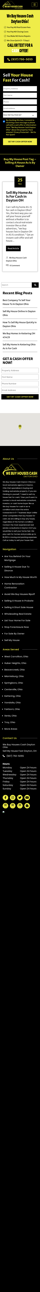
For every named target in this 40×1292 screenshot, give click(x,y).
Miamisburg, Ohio (14, 676)
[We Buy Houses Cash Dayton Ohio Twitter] (20, 797)
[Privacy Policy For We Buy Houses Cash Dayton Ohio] (12, 805)
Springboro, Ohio (13, 682)
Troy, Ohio (9, 722)
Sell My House (12, 640)
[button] (20, 427)
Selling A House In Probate (18, 600)
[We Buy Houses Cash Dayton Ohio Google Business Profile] (8, 819)
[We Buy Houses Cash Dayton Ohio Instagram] (12, 797)
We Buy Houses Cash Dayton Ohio (19, 746)
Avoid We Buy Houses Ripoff (19, 594)
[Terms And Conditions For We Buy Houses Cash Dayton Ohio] (5, 805)
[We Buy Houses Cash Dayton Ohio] (13, 5)
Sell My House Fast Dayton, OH (19, 750)
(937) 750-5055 (22, 59)
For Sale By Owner (14, 633)
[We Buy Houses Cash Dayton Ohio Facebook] (5, 797)
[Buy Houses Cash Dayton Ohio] (20, 470)
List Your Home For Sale (17, 620)
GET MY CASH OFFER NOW (20, 142)
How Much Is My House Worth (20, 577)
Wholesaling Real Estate (17, 613)
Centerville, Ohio (13, 689)
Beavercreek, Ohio (14, 669)
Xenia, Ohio (10, 715)
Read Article (13, 248)
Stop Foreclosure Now (16, 627)
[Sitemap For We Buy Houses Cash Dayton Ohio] (20, 805)
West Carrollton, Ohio (16, 656)
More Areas (10, 728)
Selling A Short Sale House (18, 607)
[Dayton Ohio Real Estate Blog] (27, 805)
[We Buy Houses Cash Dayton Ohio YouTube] (27, 797)
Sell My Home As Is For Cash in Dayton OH (19, 196)
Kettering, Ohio (12, 696)
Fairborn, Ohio (12, 709)
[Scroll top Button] (36, 1287)
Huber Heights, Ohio (15, 663)
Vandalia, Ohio (12, 702)
